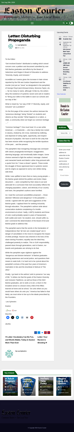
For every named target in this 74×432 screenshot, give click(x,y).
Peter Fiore (28, 392)
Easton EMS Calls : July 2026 (28, 383)
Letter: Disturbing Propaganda (24, 38)
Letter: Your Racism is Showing (42, 340)
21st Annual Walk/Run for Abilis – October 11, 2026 (67, 85)
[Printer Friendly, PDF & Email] (11, 310)
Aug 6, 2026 (28, 389)
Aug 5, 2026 (46, 387)
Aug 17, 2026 (11, 387)
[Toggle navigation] (32, 23)
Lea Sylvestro (22, 45)
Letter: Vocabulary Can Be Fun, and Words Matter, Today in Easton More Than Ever (20, 340)
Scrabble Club (67, 39)
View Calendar (61, 94)
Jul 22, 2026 (64, 387)
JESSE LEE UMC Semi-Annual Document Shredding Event (66, 68)
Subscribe (64, 184)
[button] (63, 23)
